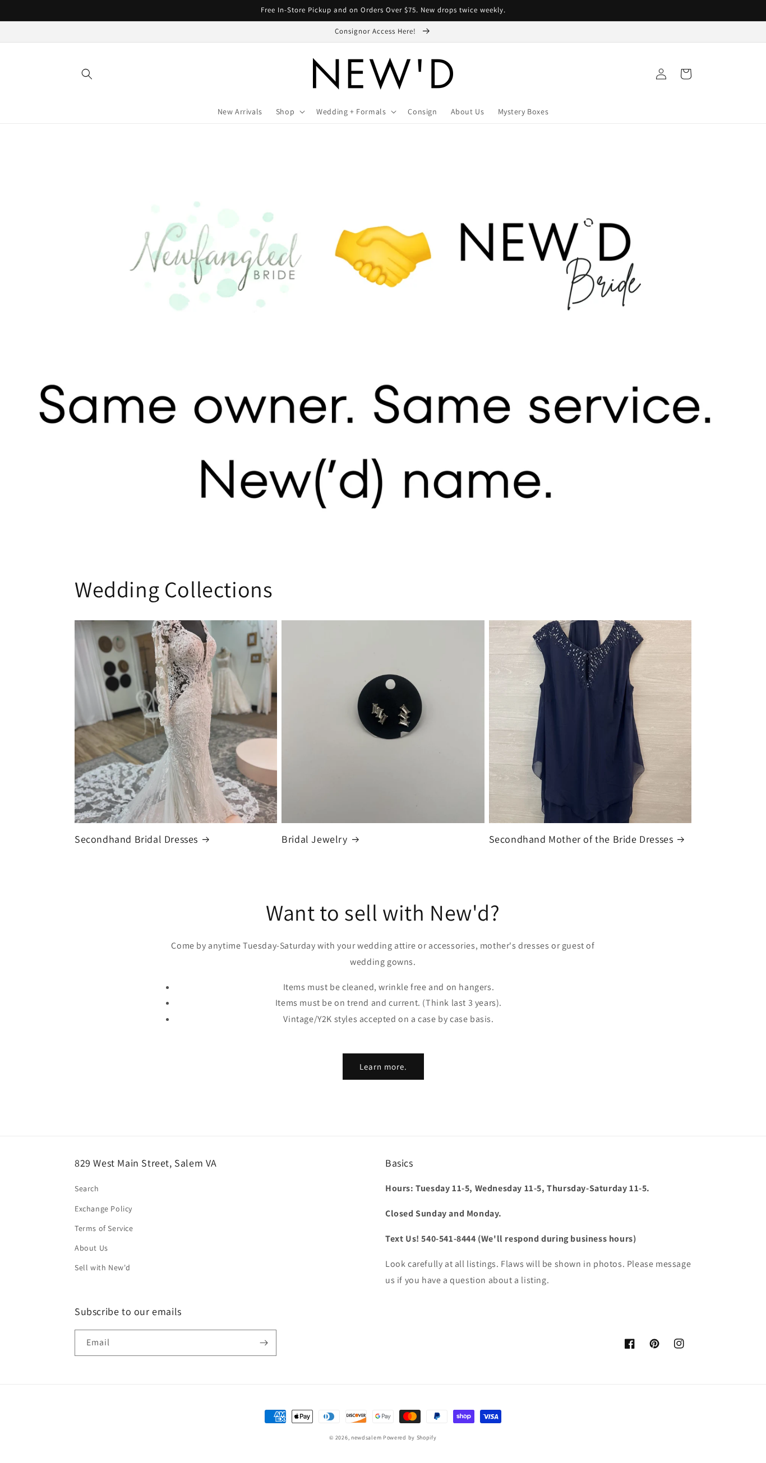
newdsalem (366, 1437)
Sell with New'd (103, 1267)
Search (87, 1188)
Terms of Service (104, 1228)
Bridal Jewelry (314, 839)
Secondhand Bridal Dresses (136, 839)
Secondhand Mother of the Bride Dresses (581, 839)
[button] (87, 74)
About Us (91, 1248)
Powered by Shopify (410, 1437)
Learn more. (383, 1066)
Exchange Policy (103, 1209)
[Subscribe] (263, 1343)
